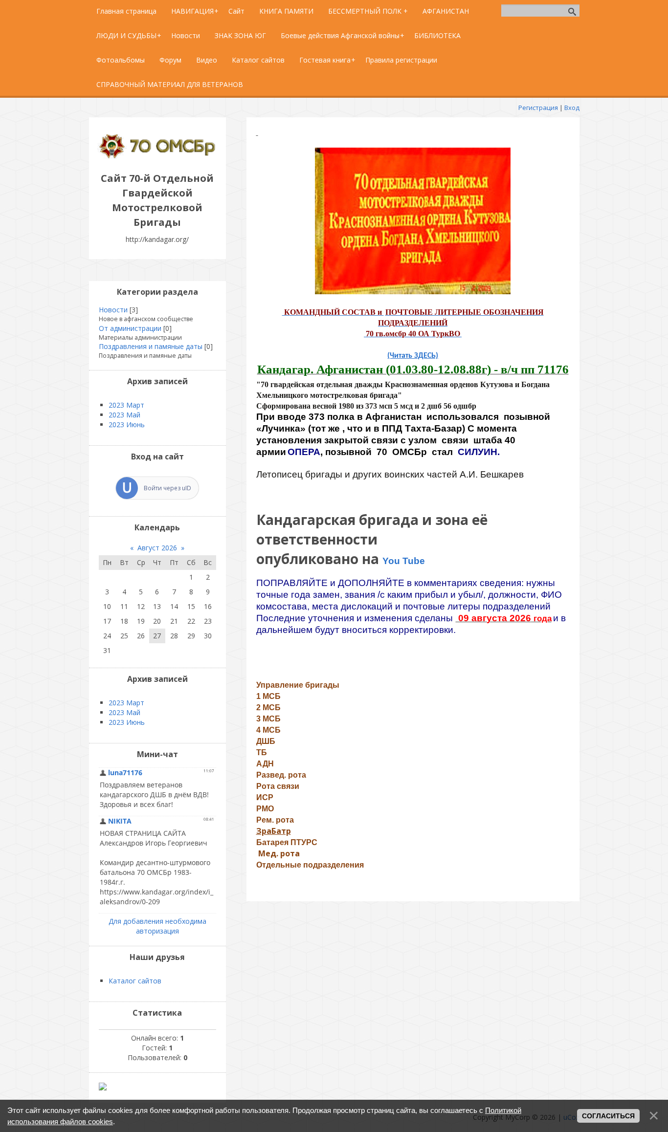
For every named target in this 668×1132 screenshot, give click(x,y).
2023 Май (124, 414)
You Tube (403, 561)
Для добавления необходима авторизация (157, 926)
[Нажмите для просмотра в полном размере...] (413, 291)
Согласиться (608, 1116)
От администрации (130, 328)
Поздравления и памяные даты (150, 346)
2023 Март (126, 405)
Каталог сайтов (135, 980)
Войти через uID (167, 488)
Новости (113, 309)
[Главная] (157, 156)
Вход (571, 107)
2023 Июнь (127, 424)
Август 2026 (157, 547)
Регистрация (538, 107)
